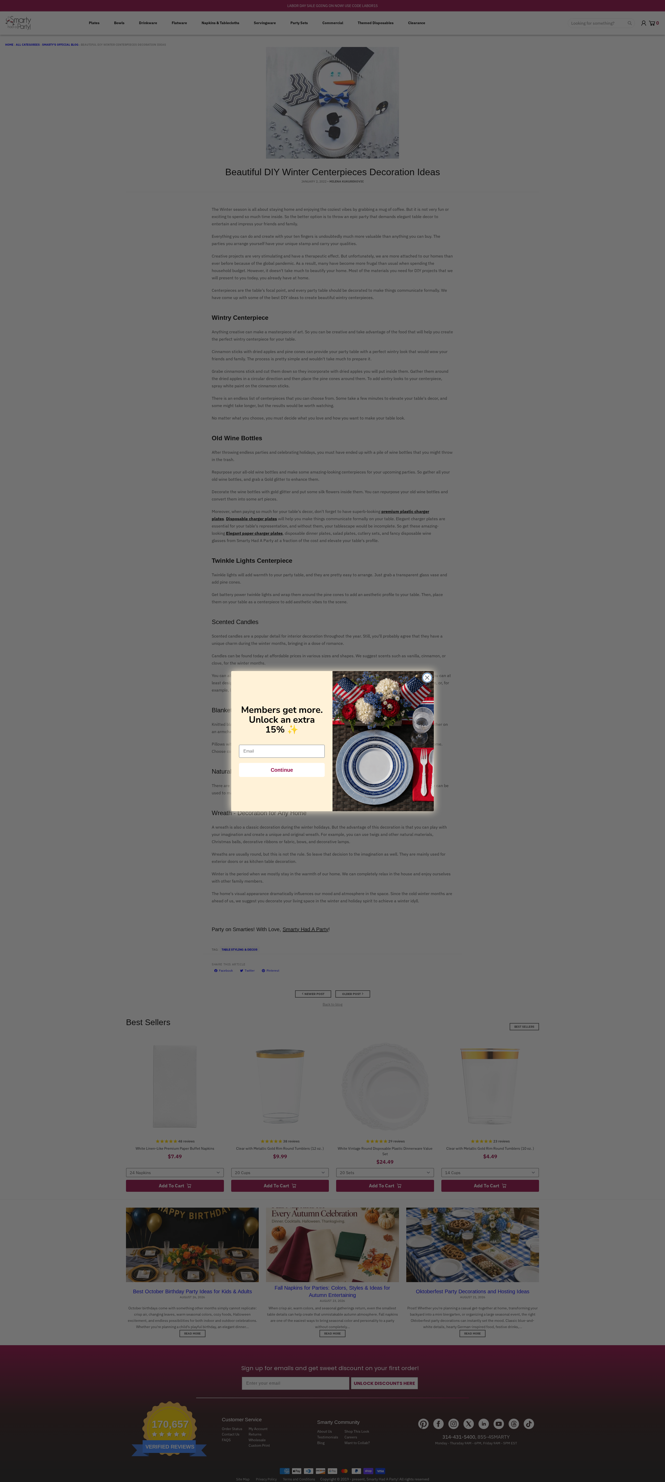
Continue (282, 770)
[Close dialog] (427, 677)
